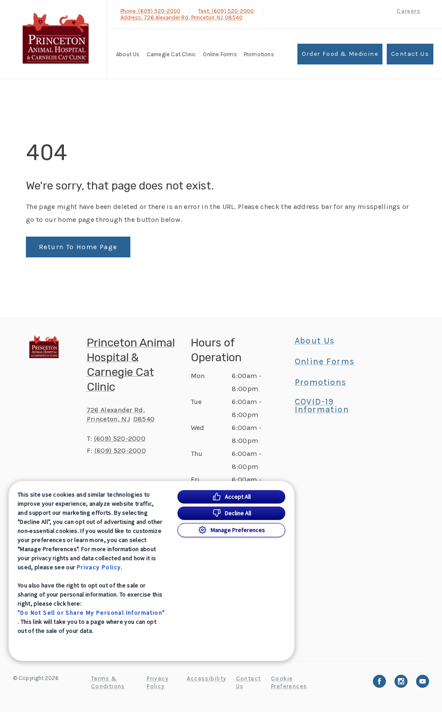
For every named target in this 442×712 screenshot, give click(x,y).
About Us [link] (315, 341)
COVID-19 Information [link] (322, 406)
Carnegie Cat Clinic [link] (171, 54)
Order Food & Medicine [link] (340, 54)
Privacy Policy (99, 567)
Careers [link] (408, 11)
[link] (55, 38)
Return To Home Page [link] (78, 247)
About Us (128, 54)
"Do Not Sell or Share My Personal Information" (91, 612)
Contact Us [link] (410, 54)
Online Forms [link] (220, 54)
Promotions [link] (259, 54)
